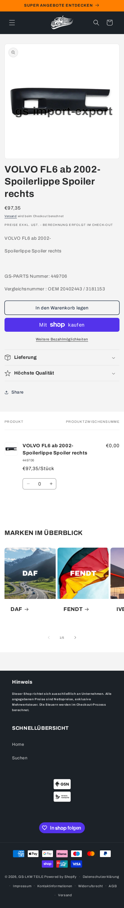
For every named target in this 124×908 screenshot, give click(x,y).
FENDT (73, 609)
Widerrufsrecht (90, 886)
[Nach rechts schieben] (75, 637)
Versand (11, 216)
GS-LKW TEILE (30, 876)
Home (18, 744)
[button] (12, 22)
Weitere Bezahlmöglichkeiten (62, 339)
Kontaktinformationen (54, 886)
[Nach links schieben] (48, 637)
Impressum (22, 886)
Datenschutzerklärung (101, 876)
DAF (16, 609)
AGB (113, 886)
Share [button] (17, 392)
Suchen (20, 758)
